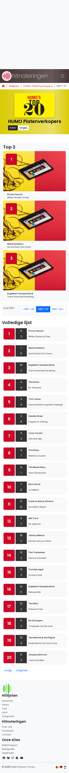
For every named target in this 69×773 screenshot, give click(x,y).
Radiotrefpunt (9, 745)
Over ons (7, 726)
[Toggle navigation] (62, 76)
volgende (22, 670)
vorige (8, 670)
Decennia (7, 700)
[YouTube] (22, 757)
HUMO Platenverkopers (38, 86)
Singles (23, 127)
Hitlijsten (14, 86)
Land (4, 712)
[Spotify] (17, 757)
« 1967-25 (28, 309)
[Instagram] (12, 757)
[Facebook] (4, 757)
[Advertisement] (34, 34)
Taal (4, 708)
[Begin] (3, 86)
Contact (6, 734)
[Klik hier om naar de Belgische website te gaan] (57, 767)
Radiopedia (8, 749)
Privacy (31, 766)
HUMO (12, 127)
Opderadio (8, 753)
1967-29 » (58, 309)
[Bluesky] (8, 757)
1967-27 (43, 309)
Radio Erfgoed (18, 766)
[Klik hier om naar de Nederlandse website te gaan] (65, 767)
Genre (5, 704)
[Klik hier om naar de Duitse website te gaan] (61, 767)
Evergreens (8, 716)
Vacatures (7, 730)
